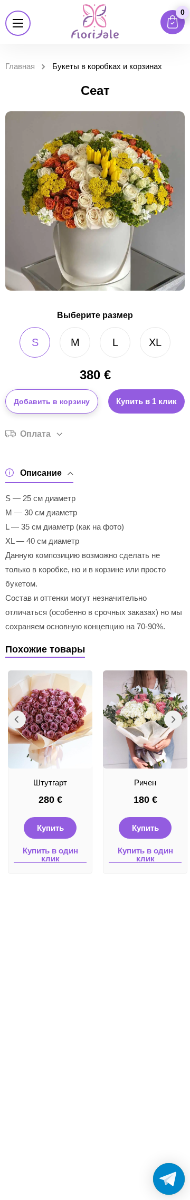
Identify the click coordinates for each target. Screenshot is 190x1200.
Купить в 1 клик (146, 401)
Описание (41, 472)
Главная (20, 66)
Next (173, 719)
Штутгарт (50, 782)
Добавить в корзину (52, 401)
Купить (50, 827)
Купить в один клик (50, 855)
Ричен (145, 782)
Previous (17, 719)
